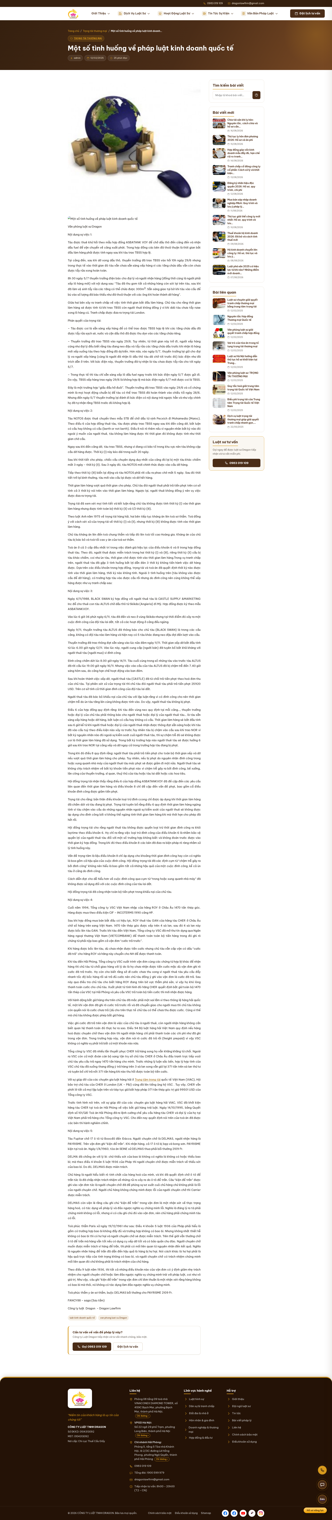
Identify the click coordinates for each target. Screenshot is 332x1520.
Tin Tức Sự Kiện (218, 13)
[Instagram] (260, 1513)
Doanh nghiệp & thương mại (204, 1429)
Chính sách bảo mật (244, 1434)
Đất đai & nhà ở (199, 1413)
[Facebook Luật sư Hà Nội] (234, 1513)
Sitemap (206, 1513)
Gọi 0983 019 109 (94, 1346)
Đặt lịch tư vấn (127, 1346)
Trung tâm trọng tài (147, 1079)
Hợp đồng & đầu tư (201, 1437)
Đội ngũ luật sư (241, 1406)
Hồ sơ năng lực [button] (315, 1510)
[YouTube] (243, 1513)
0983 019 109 (238, 463)
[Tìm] (256, 95)
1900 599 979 (155, 1472)
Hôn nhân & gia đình (201, 1420)
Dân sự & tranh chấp (201, 1406)
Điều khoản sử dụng (244, 1441)
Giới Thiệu (98, 13)
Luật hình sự (196, 1399)
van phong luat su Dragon (113, 1317)
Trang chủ (73, 31)
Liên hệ (236, 1427)
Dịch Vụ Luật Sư (135, 13)
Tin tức (236, 1413)
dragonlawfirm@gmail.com (151, 1479)
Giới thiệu (238, 1399)
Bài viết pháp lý (241, 1420)
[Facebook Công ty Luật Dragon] (225, 1513)
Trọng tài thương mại (95, 31)
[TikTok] (251, 1513)
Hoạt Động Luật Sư (177, 13)
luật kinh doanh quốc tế (82, 1317)
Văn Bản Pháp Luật (260, 13)
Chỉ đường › (143, 1416)
